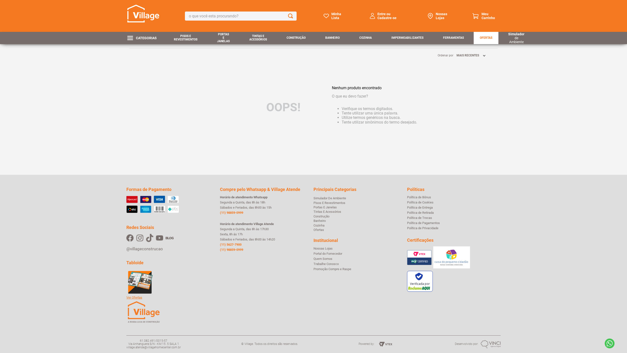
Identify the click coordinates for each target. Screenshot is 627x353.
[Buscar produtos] (291, 16)
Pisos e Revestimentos (185, 37)
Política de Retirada (420, 212)
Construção (296, 37)
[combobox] (241, 16)
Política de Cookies (420, 202)
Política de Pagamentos (423, 223)
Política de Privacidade (422, 228)
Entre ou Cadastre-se (387, 16)
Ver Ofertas (134, 297)
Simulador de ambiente (330, 198)
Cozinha (365, 37)
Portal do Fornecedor (328, 253)
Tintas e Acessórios (258, 37)
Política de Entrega (420, 207)
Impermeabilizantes (407, 37)
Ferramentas (453, 37)
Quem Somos (323, 259)
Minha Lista (336, 16)
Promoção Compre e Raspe (332, 269)
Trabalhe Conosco (326, 264)
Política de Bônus (419, 197)
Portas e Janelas (223, 38)
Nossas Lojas (441, 16)
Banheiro (332, 37)
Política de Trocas (419, 218)
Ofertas (486, 37)
